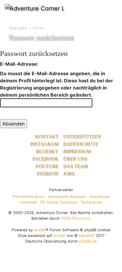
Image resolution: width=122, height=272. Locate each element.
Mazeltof (87, 235)
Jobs (69, 173)
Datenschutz (80, 144)
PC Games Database (58, 202)
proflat (59, 235)
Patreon (48, 173)
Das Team (75, 166)
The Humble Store (28, 196)
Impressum (77, 151)
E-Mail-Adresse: (19, 64)
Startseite (18, 28)
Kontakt (47, 136)
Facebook (46, 158)
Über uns (75, 158)
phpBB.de (88, 241)
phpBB (40, 230)
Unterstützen (82, 136)
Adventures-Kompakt (67, 196)
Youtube (47, 166)
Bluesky (47, 151)
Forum (38, 28)
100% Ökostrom (75, 218)
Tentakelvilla (91, 202)
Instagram (44, 144)
